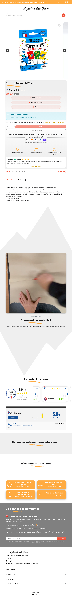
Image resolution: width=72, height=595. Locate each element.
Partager (62, 170)
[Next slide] (64, 50)
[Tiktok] (38, 593)
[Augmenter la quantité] (13, 126)
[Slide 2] (36, 165)
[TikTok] (70, 2)
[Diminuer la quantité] (7, 126)
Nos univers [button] (10, 568)
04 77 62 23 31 (12, 557)
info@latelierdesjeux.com (15, 559)
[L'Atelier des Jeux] (36, 8)
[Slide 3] (39, 165)
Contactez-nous (6, 2)
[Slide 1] (33, 165)
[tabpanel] (36, 192)
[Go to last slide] (7, 50)
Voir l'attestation (13, 415)
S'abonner (61, 537)
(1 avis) (23, 90)
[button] (7, 8)
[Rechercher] (63, 15)
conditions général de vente (47, 539)
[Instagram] (67, 2)
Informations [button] (11, 577)
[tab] (11, 178)
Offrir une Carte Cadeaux (21, 2)
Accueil (8, 170)
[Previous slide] (6, 449)
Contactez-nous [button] (12, 582)
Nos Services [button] (10, 573)
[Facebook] (65, 2)
